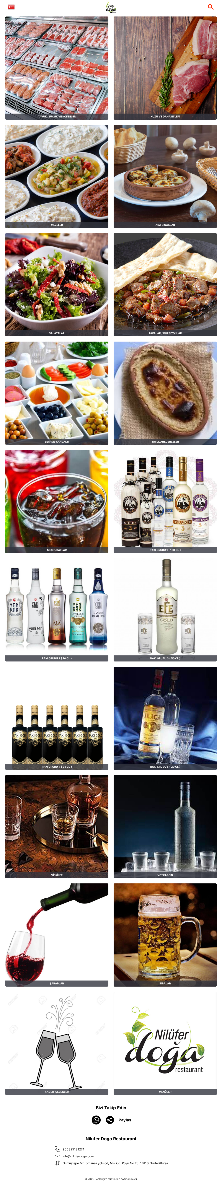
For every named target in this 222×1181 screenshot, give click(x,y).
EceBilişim (101, 1179)
